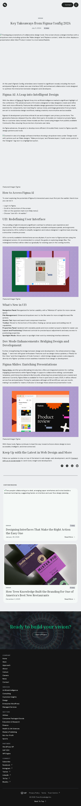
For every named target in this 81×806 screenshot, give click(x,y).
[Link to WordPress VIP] (24, 793)
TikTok (5, 778)
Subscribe (6, 762)
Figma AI (20, 100)
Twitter (5, 772)
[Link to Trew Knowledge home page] (5, 5)
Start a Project (41, 635)
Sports (5, 739)
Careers (6, 675)
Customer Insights (10, 697)
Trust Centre (53, 793)
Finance (5, 725)
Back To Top (39, 801)
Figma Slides (7, 370)
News (5, 679)
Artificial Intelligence (10, 690)
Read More (69, 537)
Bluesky (5, 782)
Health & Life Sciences (11, 729)
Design (8, 525)
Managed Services (10, 707)
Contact (68, 5)
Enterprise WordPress (11, 704)
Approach (6, 665)
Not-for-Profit (8, 735)
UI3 (16, 225)
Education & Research (11, 722)
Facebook (6, 765)
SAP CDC (6, 750)
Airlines (5, 715)
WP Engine (7, 753)
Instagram (6, 768)
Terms (43, 793)
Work (5, 662)
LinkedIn (6, 775)
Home (5, 658)
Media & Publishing (10, 732)
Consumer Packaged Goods (13, 718)
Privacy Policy (34, 793)
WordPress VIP (8, 747)
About (5, 669)
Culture (5, 672)
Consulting (7, 693)
